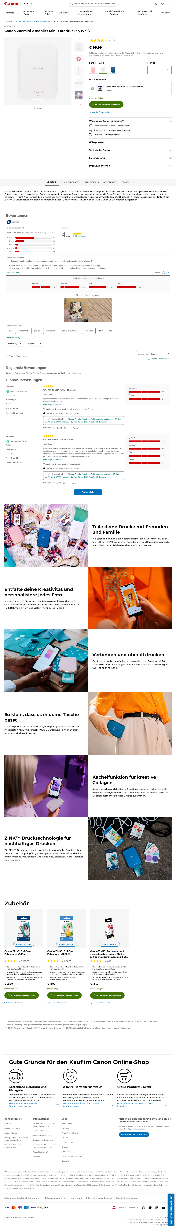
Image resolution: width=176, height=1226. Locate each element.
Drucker (65, 1147)
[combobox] (93, 3)
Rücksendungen (11, 1133)
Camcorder (66, 1152)
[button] (93, 70)
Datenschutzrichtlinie (55, 1198)
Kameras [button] (10, 13)
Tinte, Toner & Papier (70, 1133)
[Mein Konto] (156, 4)
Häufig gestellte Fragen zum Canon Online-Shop (16, 1139)
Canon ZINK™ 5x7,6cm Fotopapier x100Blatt (124, 87)
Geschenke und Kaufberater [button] (144, 12)
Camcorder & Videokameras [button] (85, 12)
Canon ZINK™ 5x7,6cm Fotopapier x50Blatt (17, 952)
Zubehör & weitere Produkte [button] (114, 12)
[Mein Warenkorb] (169, 4)
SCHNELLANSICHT (24, 944)
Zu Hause (8, 21)
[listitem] (79, 47)
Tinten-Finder (67, 1142)
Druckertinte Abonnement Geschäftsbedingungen (44, 1146)
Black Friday (67, 1124)
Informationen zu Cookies (99, 1198)
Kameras (65, 1128)
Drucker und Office (23, 21)
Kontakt (7, 1124)
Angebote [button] (165, 13)
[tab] (52, 182)
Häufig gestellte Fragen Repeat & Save (14, 1146)
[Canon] (11, 4)
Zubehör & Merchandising (72, 1156)
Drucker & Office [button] (48, 12)
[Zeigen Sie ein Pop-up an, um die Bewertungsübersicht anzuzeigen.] (28, 961)
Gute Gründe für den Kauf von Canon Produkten (135, 1104)
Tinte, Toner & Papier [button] (27, 12)
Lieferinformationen (12, 1128)
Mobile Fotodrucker (42, 21)
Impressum (76, 1198)
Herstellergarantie (40, 1131)
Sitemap (36, 1157)
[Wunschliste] (162, 4)
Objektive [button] (64, 13)
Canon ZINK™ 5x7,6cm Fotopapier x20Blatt (60, 952)
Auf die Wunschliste (100, 112)
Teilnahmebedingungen (43, 1140)
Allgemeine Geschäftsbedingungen (22, 1198)
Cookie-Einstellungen (127, 1198)
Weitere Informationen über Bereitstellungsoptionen (23, 1104)
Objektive (65, 1138)
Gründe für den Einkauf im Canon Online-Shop (44, 1125)
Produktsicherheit (40, 1152)
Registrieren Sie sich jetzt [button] (134, 1135)
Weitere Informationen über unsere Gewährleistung (81, 1104)
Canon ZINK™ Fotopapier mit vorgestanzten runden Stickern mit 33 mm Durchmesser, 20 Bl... (109, 954)
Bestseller (66, 1161)
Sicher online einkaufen (42, 1135)
